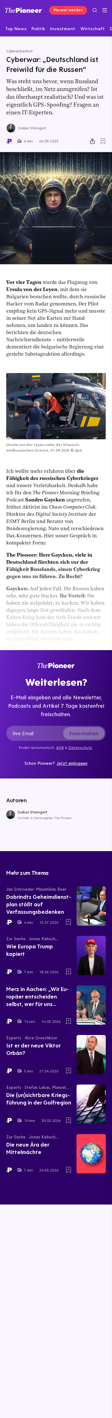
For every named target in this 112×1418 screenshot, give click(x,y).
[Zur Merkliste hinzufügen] (103, 141)
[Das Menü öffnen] (104, 10)
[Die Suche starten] (94, 10)
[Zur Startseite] (23, 10)
